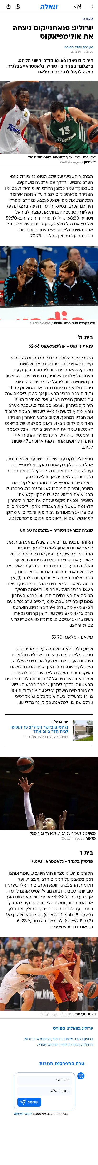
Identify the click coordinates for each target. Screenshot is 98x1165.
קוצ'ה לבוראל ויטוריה (52, 1044)
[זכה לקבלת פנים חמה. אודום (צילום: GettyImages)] (49, 287)
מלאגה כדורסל (62, 1039)
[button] (77, 6)
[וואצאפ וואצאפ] (17, 6)
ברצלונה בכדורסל (80, 1044)
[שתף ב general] (8, 6)
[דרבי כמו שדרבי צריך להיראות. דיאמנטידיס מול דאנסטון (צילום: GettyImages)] (49, 124)
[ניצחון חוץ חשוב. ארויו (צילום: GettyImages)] (49, 978)
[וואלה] (49, 6)
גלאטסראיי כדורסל (37, 1039)
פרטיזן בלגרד (83, 1039)
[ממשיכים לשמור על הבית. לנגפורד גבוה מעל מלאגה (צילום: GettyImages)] (49, 800)
